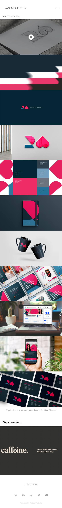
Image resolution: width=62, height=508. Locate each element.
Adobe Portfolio (36, 503)
